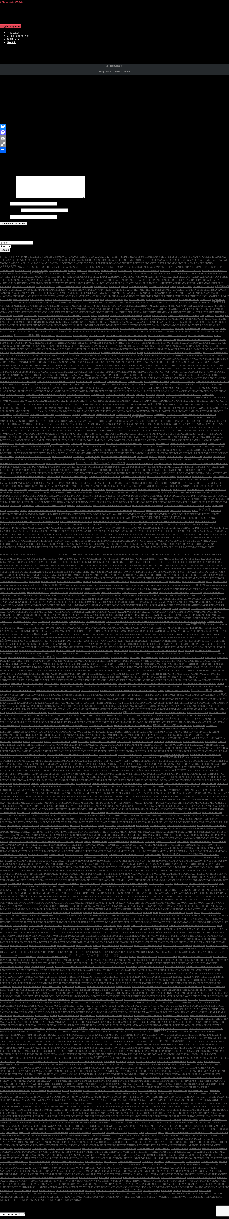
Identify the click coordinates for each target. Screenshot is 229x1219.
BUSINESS (193, 371)
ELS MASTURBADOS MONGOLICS (41, 528)
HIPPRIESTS (83, 647)
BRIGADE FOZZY (86, 365)
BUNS (129, 371)
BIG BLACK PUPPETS (105, 339)
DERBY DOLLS (168, 459)
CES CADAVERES (69, 388)
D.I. (181, 437)
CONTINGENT (33, 421)
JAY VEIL (216, 680)
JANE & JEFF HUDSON (61, 680)
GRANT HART (215, 615)
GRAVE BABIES (58, 618)
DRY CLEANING (84, 505)
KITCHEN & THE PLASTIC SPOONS (98, 719)
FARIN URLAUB (65, 559)
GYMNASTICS (156, 628)
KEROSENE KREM (166, 709)
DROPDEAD (28, 505)
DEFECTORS (34, 456)
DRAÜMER (112, 502)
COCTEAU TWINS (195, 408)
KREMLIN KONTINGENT (195, 731)
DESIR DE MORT (139, 466)
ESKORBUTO (198, 537)
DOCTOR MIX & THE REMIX (207, 492)
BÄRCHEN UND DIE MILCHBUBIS (56, 321)
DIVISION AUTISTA (147, 492)
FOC (205, 571)
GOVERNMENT (119, 615)
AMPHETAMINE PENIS (23, 286)
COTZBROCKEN (91, 424)
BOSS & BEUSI (99, 359)
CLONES (4, 408)
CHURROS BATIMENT (120, 400)
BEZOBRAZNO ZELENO (200, 335)
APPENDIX (205, 299)
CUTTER (128, 437)
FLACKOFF (85, 568)
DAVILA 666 (35, 446)
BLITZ (150, 349)
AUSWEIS (18, 315)
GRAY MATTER (94, 618)
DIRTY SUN (86, 489)
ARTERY (185, 302)
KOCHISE (165, 722)
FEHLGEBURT (168, 562)
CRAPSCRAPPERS (76, 427)
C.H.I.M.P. (173, 375)
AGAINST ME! (209, 270)
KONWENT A (89, 728)
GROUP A (111, 621)
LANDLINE (96, 741)
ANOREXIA (18, 296)
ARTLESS (66, 305)
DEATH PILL (6, 453)
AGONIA (118, 273)
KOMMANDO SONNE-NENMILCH (38, 725)
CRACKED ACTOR (38, 427)
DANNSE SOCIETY (60, 443)
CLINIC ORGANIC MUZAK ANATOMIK (196, 404)
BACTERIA (95, 318)
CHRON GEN (70, 154)
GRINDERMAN (208, 618)
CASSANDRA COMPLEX (182, 381)
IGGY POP (216, 661)
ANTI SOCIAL (37, 299)
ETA (113, 540)
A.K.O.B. (15, 263)
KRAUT (170, 731)
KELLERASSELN (25, 709)
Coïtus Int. (43, 411)
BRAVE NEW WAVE (145, 362)
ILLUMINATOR (60, 664)
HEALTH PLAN (78, 637)
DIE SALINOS (57, 483)
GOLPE (172, 611)
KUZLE (184, 735)
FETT (101, 565)
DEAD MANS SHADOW (72, 450)
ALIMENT (88, 280)
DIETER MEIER (139, 483)
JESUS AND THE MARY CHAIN (171, 686)
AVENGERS (116, 315)
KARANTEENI (7, 706)
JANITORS (78, 680)
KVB (190, 735)
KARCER (20, 706)
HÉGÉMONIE (7, 640)
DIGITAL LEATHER (144, 486)
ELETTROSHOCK (208, 524)
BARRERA (78, 325)
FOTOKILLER (175, 575)
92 (9, 260)
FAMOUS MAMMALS (11, 559)
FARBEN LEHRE (47, 559)
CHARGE (103, 391)
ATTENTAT (14, 312)
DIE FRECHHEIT (167, 476)
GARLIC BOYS (129, 592)
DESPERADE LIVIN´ (200, 466)
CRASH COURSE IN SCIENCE (110, 427)
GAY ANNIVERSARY (97, 595)
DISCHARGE (130, 489)
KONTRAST (199, 725)
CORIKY (208, 421)
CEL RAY (33, 388)
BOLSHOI (169, 355)
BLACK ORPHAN (185, 346)
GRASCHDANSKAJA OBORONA (16, 618)
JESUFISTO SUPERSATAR (60, 686)
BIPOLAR (107, 342)
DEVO (194, 470)
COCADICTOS (96, 408)
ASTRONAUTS (57, 309)
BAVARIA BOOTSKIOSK (175, 325)
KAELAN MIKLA (210, 699)
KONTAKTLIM (184, 725)
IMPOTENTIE (133, 664)
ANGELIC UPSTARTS (186, 289)
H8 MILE (189, 628)
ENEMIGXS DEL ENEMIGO (46, 531)
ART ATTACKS (172, 302)
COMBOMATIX (63, 414)
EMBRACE (149, 528)
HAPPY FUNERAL (81, 634)
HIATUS (185, 644)
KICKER (198, 709)
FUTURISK (68, 589)
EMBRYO (160, 528)
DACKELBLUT (56, 440)
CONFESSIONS (121, 417)
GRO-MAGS (44, 621)
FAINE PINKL (23, 554)
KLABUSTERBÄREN (163, 718)
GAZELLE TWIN (158, 595)
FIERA (130, 565)
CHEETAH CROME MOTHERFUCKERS (46, 394)
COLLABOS (177, 411)
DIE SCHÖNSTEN (74, 483)
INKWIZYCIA (135, 667)
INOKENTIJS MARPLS (204, 667)
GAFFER (193, 589)
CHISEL (197, 394)
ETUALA (148, 540)
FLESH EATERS (20, 571)
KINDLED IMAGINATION (13, 715)
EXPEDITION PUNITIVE (67, 544)
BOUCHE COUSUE (135, 359)
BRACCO (56, 362)
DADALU (69, 440)
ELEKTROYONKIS (188, 524)
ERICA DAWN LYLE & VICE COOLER (66, 534)
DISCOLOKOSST (195, 489)
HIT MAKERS (163, 647)
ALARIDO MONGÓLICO (63, 276)
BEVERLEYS (155, 335)
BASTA (123, 325)
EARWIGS (30, 514)
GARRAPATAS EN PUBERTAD (174, 592)
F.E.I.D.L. (145, 547)
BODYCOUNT (79, 355)
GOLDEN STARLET (142, 611)
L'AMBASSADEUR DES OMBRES (17, 738)
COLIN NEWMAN (145, 411)
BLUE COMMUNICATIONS (54, 352)
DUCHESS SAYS (182, 505)
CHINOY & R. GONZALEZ (179, 394)
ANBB (173, 286)
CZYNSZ (153, 437)
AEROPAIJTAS (125, 270)
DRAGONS (71, 502)
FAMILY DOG (185, 554)
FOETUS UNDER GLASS (12, 575)
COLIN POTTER (162, 411)
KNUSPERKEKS (152, 722)
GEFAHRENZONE (20, 598)
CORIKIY (199, 421)
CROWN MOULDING (107, 154)
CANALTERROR (198, 378)
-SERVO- (83, 256)
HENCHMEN (171, 640)
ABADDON (53, 263)
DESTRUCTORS (47, 470)
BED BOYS (154, 328)
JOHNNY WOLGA (9, 694)
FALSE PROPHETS (112, 554)
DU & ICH (126, 505)
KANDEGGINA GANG (141, 702)
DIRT (10, 489)
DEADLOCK (53, 450)
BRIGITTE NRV (144, 365)
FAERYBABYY (7, 554)
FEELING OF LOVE (115, 562)
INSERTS (4, 670)
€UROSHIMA (160, 540)
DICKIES (55, 473)
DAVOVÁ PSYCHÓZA (53, 446)
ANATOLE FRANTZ (159, 286)
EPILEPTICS (171, 531)
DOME (40, 495)
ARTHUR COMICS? (201, 302)
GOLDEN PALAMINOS (119, 611)
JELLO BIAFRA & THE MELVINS (199, 683)
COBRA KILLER (80, 408)
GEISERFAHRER (143, 598)
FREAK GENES (48, 581)
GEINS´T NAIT (126, 598)
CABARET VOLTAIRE (14, 378)
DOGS (26, 495)
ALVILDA (133, 283)
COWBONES (186, 424)
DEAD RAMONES (94, 450)
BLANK (75, 349)
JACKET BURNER (9, 677)
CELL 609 (23, 388)
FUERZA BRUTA (183, 585)
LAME (74, 741)
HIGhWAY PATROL (23, 647)
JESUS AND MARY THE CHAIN (139, 686)
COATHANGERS (62, 408)
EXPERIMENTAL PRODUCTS (108, 544)
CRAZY (172, 427)
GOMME (181, 611)
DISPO (68, 492)
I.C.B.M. (27, 661)
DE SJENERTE (155, 466)
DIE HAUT (46, 479)
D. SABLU (218, 437)
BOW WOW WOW (195, 359)
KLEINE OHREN (44, 722)
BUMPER (89, 371)
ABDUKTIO (82, 263)
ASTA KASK (43, 309)
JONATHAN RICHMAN (131, 694)
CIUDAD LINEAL (64, 404)
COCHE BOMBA (112, 408)
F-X (133, 547)
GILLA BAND (75, 605)
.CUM (91, 256)
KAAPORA (195, 699)
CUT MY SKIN (88, 437)
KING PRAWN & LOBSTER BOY (134, 715)
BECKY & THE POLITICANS (104, 328)
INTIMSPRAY (145, 670)
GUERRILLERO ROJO (147, 624)
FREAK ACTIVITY (18, 581)
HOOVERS (27, 653)
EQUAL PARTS (213, 531)
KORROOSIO (152, 728)
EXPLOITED (178, 544)
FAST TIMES (149, 559)
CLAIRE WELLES (107, 404)
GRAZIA (107, 618)
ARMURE (102, 302)
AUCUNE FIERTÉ (56, 312)
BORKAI (41, 359)
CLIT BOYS (222, 404)
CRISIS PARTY (142, 430)
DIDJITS (121, 473)
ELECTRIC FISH (185, 521)
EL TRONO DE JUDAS (71, 528)
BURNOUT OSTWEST (160, 371)
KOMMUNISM (144, 725)
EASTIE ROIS (66, 514)
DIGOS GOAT (161, 486)
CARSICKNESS (135, 381)
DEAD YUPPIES (148, 450)
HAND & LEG (178, 631)
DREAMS (124, 502)
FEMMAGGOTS (28, 565)
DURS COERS (49, 510)
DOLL (33, 495)
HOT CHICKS (95, 653)
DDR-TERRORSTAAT (129, 446)
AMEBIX (143, 283)
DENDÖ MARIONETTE (99, 459)
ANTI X (48, 299)
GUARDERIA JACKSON (28, 624)
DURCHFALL (35, 510)
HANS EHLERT (63, 634)
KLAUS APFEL (196, 719)
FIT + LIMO (38, 568)
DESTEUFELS (31, 470)
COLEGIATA (118, 411)
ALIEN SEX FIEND (72, 280)
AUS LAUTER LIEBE (197, 312)
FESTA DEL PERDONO (86, 565)
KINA (205, 712)
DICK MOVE (80, 473)
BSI (199, 368)
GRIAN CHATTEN (183, 618)
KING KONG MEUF (90, 715)
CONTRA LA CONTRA (69, 421)
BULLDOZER (57, 371)
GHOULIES (5, 605)
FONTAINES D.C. (36, 574)
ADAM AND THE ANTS (165, 267)
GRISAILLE (6, 621)
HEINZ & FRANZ (80, 640)
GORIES (38, 615)
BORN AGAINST (55, 359)
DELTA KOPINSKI (193, 456)
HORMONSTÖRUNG (43, 653)
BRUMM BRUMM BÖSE (134, 368)
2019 (47, 59)
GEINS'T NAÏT (111, 598)
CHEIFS (71, 394)
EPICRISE (147, 531)
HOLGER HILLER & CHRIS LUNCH (37, 650)
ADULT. (72, 270)
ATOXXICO (206, 309)
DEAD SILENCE (112, 450)
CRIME (37, 430)
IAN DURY (47, 661)
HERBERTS (23, 644)
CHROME (171, 397)
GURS (209, 624)
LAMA (47, 741)
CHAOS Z (25, 391)
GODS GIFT (184, 608)
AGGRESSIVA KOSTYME (62, 273)
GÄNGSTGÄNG (181, 589)
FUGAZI (199, 585)
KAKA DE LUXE (8, 702)
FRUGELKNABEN (23, 585)
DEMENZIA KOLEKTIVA (39, 459)
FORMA (108, 575)
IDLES (125, 661)
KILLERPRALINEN (90, 712)
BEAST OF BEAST (26, 328)
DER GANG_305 (8, 463)
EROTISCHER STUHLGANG (86, 537)
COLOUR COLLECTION (42, 414)
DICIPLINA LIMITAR (26, 473)
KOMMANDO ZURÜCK (101, 725)
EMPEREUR (6, 531)
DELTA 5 (178, 456)
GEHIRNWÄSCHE (56, 598)
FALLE (86, 554)
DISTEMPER (79, 492)
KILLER (19, 712)
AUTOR (86, 315)
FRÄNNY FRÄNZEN (36, 578)
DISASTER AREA (115, 489)
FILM (159, 565)
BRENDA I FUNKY (192, 362)
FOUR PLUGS (190, 575)
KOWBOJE (82, 731)
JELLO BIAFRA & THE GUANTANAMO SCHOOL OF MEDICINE (150, 683)
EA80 (204, 509)
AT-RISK (69, 309)
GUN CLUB (198, 624)
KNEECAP (107, 722)
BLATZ (99, 349)
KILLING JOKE (133, 712)
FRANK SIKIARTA (133, 578)
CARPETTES (99, 381)
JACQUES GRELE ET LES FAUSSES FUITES (99, 677)
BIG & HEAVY (24, 339)
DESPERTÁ (17, 470)
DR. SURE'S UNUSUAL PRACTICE (34, 502)
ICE (55, 661)
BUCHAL (206, 368)
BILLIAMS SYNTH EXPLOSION (61, 342)
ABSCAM (182, 263)
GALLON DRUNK (215, 589)
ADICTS (5, 154)
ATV (44, 312)
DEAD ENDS (210, 446)
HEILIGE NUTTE (22, 640)
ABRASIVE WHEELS (155, 263)
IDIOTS (118, 661)
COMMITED (160, 414)
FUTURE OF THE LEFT (51, 589)
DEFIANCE (78, 456)
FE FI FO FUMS (133, 562)
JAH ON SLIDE (129, 677)
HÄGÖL (208, 628)
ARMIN (92, 302)
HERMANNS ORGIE (61, 644)
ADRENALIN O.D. (58, 270)
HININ (73, 647)
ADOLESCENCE (23, 270)
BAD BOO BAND (124, 318)
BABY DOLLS (63, 318)
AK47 (215, 273)
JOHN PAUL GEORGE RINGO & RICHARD (40, 694)
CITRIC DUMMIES (9, 404)
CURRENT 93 (73, 437)
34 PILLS (169, 256)
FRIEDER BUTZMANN (193, 581)
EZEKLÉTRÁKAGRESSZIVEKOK (93, 547)
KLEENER (19, 722)
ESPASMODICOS (8, 540)
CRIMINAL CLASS (94, 430)
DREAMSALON (137, 502)
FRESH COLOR (138, 581)
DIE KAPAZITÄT (79, 479)
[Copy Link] (114, 144)
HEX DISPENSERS (152, 644)
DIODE (3, 489)
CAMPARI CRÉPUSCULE (142, 378)
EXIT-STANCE (42, 544)
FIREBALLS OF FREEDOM (209, 565)
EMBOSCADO (135, 528)
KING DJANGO (34, 715)
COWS (219, 424)
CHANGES (202, 388)
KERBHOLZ (106, 709)
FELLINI (4, 565)
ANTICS (169, 296)
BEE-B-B (179, 328)
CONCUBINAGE (50, 417)
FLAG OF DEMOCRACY (104, 568)
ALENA (186, 276)
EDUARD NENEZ (28, 518)
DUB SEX (169, 505)
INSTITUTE (31, 670)
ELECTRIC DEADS (121, 521)
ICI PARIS (79, 661)
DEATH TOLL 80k (48, 453)
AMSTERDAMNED (45, 286)
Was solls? (13, 32)
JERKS (220, 683)
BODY (52, 355)
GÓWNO (156, 615)
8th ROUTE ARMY (150, 256)
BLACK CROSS (56, 346)
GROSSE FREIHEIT (95, 621)
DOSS (182, 495)
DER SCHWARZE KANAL (13, 466)
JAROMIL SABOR (172, 680)
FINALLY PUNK (186, 565)
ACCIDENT (35, 267)
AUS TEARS (6, 315)
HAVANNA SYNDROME (33, 637)
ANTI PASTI (6, 299)
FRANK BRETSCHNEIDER (80, 578)
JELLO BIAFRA (51, 683)
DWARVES (126, 510)
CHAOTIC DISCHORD (86, 391)
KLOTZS (96, 722)
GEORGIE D (76, 602)
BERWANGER (48, 335)
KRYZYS (150, 735)
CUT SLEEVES (115, 437)
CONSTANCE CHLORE (193, 417)
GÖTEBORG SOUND (201, 608)
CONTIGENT (18, 421)
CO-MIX (49, 408)
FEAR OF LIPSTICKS (38, 562)
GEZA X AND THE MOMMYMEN (187, 602)
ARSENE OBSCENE (136, 302)
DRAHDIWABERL (86, 502)
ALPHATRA (213, 280)
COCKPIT (162, 408)
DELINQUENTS (166, 456)
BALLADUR (151, 322)
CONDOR (74, 417)
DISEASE (4, 492)
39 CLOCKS (181, 256)
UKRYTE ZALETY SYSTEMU (19, 157)
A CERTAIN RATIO (50, 267)
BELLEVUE (81, 331)
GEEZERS (5, 598)
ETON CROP (136, 540)
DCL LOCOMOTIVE (102, 446)
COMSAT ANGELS (176, 414)
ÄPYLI (113, 270)
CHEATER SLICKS (15, 394)
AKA (221, 273)
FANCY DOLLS (30, 559)
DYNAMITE (139, 510)
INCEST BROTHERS (188, 664)
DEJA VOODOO (92, 456)
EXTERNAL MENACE (206, 544)
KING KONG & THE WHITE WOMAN (61, 715)
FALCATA (35, 554)
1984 (147, 260)
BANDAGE (164, 322)
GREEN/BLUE (120, 618)
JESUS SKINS (210, 686)
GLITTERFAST (96, 608)
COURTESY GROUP (169, 424)
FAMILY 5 (172, 554)
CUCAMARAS (151, 433)
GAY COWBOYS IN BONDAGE (124, 595)
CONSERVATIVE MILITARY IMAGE (162, 417)
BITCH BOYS (145, 342)
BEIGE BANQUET (210, 328)
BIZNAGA (166, 342)
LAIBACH (17, 741)
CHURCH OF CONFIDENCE (94, 400)
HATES (215, 634)
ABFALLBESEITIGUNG (101, 263)
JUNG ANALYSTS (145, 699)
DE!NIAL (150, 446)
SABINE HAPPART (187, 154)
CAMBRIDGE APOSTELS (97, 378)
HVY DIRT (164, 657)
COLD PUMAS (79, 411)
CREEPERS (196, 427)
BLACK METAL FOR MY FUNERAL (157, 346)
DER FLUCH (218, 459)
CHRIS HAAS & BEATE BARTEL (77, 397)
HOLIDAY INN (105, 650)
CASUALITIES (7, 384)
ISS (123, 673)
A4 (42, 263)
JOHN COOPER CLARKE (177, 690)
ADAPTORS (201, 267)
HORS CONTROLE (64, 653)
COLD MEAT (65, 411)
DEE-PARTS (21, 456)
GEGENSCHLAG (38, 598)
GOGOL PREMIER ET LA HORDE (79, 611)
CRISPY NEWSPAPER (186, 430)
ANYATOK (88, 299)
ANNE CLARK (134, 293)
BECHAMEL (65, 328)
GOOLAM (5, 615)
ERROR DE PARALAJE (121, 537)
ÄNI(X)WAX (94, 270)
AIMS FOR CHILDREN (184, 273)
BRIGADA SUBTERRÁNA (63, 365)
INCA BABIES (171, 664)
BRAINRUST (91, 362)
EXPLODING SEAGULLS (159, 544)
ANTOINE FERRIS (62, 299)
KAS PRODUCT (63, 706)
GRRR (119, 621)
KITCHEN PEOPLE (126, 719)
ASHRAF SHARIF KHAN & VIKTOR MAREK (115, 305)
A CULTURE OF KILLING (140, 267)
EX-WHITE (202, 540)
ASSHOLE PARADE (203, 305)
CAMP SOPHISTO (181, 378)
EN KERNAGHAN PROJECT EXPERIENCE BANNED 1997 (99, 531)
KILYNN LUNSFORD (175, 712)
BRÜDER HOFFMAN (20, 368)
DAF (97, 440)
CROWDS (30, 433)
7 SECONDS (134, 256)
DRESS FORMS (176, 502)
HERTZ (98, 644)
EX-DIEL (191, 540)
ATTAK (3, 312)
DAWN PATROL (72, 446)
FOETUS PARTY (217, 571)
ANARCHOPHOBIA (138, 286)
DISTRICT (105, 492)
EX (184, 540)
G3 (159, 589)
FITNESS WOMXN (54, 568)
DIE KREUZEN (119, 479)
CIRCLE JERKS (208, 400)
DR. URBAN (59, 502)
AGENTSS (23, 273)
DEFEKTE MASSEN (62, 456)
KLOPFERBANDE (83, 722)
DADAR (79, 440)
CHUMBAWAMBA (9, 400)
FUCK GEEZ (114, 585)
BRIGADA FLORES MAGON (35, 365)
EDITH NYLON (211, 514)
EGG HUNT (66, 518)
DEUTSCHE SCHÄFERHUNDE (137, 470)
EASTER (54, 514)
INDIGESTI (5, 667)
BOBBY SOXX (7, 355)
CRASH (90, 427)
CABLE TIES (36, 378)
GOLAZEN (102, 611)
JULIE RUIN (129, 699)
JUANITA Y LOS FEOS (43, 699)
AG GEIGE (36, 273)
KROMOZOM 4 (111, 735)
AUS (169, 312)
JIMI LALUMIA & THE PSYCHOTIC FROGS (58, 690)
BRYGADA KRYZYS (186, 368)
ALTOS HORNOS (105, 283)
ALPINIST (5, 283)
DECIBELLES (190, 453)
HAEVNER (217, 628)
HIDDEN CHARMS (199, 644)
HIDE (212, 644)
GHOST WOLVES (213, 602)
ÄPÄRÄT (105, 270)
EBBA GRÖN (92, 514)
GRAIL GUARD (182, 615)
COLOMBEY (21, 414)
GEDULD (189, 595)
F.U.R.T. (178, 547)
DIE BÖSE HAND (21, 476)
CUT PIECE (102, 437)
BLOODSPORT (17, 352)
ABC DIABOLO (67, 263)
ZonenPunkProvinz (18, 35)
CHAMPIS (166, 388)
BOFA (103, 355)
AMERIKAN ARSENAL (184, 283)
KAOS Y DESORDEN (200, 702)
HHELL (176, 644)
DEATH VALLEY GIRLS (70, 453)
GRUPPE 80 (200, 621)
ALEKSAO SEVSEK (172, 276)
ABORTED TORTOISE (133, 263)
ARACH (4, 302)
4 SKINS (123, 256)
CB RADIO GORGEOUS (156, 384)
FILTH (166, 565)
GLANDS (16, 608)
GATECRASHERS (66, 595)
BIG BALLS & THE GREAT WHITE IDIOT (53, 339)
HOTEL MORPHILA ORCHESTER (120, 653)
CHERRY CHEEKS (115, 394)
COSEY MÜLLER (73, 424)
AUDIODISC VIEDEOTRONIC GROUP (85, 312)
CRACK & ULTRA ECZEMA (14, 427)
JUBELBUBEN (62, 699)
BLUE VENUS (93, 352)
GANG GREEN (76, 592)
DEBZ (128, 453)
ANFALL (166, 289)
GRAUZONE (41, 618)
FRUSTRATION (149, 154)
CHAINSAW (124, 388)
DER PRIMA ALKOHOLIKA (139, 463)
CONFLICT (136, 417)
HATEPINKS (205, 634)
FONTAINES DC (56, 575)
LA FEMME (202, 738)
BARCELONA (30, 325)
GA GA (202, 589)
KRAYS (178, 731)
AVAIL (94, 315)
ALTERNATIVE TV (58, 283)
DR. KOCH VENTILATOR (151, 499)
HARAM (109, 634)
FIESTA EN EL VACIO (145, 565)
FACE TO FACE (191, 547)
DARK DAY (76, 443)
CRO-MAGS (216, 430)
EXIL (31, 544)
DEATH (173, 450)
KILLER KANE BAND (36, 712)
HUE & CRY (28, 657)
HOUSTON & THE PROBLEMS (183, 653)
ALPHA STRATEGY (196, 280)
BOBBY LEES (220, 352)
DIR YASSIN (99, 489)
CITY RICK (49, 404)
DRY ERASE (99, 505)
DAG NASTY (129, 154)
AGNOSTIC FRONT (104, 273)
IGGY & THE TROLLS (172, 661)
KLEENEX (30, 722)
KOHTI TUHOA (179, 722)
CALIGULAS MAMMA (72, 378)
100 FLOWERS (18, 260)
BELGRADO (68, 331)
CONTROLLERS (136, 421)
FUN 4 (219, 585)
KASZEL (120, 706)
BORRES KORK (72, 359)
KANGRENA (159, 702)
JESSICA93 (30, 686)
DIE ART (222, 473)
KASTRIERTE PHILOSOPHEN (100, 706)
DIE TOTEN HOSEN (207, 483)
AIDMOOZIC (156, 273)
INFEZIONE (65, 667)
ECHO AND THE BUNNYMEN (152, 514)
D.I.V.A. (194, 437)
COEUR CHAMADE (10, 411)
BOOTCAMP (20, 359)
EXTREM (20, 547)
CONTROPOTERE (155, 421)
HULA (67, 657)
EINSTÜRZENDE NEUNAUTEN (43, 521)
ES (135, 537)
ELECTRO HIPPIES (75, 524)
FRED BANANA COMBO (69, 581)
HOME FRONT (136, 650)
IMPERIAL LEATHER (115, 664)
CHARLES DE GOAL (156, 391)
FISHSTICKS (25, 568)
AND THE (103, 289)
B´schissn (141, 375)
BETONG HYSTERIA (116, 335)
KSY (170, 735)
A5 (45, 263)
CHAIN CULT (90, 388)
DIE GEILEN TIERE (202, 476)
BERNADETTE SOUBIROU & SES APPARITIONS (191, 331)
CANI (211, 378)
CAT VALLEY (136, 384)
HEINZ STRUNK (98, 640)
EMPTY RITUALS (22, 531)
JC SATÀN (5, 683)
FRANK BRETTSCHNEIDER (108, 578)
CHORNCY (21, 397)
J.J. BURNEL (213, 673)
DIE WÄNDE (72, 486)
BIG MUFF (149, 339)
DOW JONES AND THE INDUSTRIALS (57, 499)
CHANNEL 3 (214, 388)
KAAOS (185, 699)
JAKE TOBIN (143, 677)
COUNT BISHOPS (109, 424)
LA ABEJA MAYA (81, 738)
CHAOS (4, 391)
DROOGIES (15, 505)
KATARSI (142, 706)
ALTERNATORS (77, 283)
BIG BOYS (122, 339)
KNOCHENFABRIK (122, 722)
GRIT (34, 621)
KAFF (222, 699)
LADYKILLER (173, 738)
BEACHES (214, 325)
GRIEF (196, 618)
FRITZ (209, 581)
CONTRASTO (88, 421)
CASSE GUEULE (204, 381)
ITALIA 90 (132, 673)
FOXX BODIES (205, 575)
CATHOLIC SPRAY (119, 384)
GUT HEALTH (19, 628)
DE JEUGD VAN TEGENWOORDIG (118, 456)
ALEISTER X (154, 276)
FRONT (9, 585)
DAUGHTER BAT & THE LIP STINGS (188, 443)
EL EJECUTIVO (122, 524)
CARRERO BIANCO (117, 381)
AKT (2, 276)
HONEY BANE (169, 650)
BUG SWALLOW (40, 371)
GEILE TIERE (73, 598)
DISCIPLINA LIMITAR (149, 489)
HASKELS (162, 634)
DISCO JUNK (179, 489)
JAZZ (224, 680)
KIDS (2, 712)
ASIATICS (155, 305)
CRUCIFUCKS (65, 433)
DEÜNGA (85, 470)
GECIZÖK (179, 595)
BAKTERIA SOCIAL (97, 322)
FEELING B (99, 562)
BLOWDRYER (32, 352)
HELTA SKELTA (142, 640)
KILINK (10, 712)
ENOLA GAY (135, 531)
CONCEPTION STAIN (10, 417)
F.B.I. (138, 547)
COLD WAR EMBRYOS (99, 411)
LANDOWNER (124, 741)
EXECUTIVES (7, 544)
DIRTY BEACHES (71, 489)
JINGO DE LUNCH (90, 690)
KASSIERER (78, 706)
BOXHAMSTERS (213, 359)
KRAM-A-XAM (140, 731)
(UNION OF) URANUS (67, 256)
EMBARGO (121, 528)
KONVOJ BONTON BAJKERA (67, 728)
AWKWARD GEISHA (188, 315)
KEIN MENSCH (207, 706)
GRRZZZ (128, 621)
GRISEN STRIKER (22, 621)
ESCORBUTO (178, 537)
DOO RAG (144, 495)
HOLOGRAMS (121, 650)
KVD (196, 735)
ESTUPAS (106, 540)
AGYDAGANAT (132, 273)
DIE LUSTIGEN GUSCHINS (203, 479)
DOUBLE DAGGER (207, 495)
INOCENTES (185, 667)
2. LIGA (99, 256)
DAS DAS (111, 443)
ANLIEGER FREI (76, 293)
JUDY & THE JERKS (81, 699)
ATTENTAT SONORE (30, 312)
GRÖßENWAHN (77, 621)
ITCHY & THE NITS (149, 673)
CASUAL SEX (22, 384)
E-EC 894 (186, 510)
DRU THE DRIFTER (56, 505)
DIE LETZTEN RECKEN (176, 479)
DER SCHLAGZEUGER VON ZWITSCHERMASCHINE (200, 463)
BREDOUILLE (162, 362)
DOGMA (18, 495)
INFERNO (54, 667)
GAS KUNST (196, 592)
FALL (49, 553)
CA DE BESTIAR (51, 378)
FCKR (17, 562)
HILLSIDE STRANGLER (46, 647)
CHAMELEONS (153, 388)
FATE (197, 559)
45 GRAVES (205, 256)
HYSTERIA (210, 657)
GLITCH (84, 608)
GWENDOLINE (98, 628)
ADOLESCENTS (40, 270)
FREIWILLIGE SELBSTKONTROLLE (110, 581)
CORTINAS (38, 424)
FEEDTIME (86, 562)
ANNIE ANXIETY (197, 293)
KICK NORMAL (211, 709)
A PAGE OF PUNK (114, 299)
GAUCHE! (81, 595)
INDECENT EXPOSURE (212, 664)
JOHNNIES (218, 690)
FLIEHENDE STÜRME (66, 571)
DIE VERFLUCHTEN (42, 486)
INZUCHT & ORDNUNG (183, 670)
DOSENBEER (156, 495)
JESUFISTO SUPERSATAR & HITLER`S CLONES (98, 686)
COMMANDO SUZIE (142, 414)
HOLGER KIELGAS (65, 650)
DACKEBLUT (41, 440)
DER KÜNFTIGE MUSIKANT (60, 463)
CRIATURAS (26, 430)
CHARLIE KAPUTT (177, 391)
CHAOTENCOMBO (40, 391)
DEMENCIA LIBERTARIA (13, 459)
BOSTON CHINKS (117, 359)
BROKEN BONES (178, 365)
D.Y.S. (11, 440)
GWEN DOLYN (140, 628)
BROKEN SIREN (196, 365)
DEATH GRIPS (198, 450)
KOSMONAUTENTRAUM (41, 731)
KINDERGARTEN (217, 712)
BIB (14, 339)
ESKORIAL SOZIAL (215, 537)
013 (162, 256)
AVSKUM (173, 315)
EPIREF (182, 531)
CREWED (14, 430)
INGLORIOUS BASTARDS (85, 667)
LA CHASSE (121, 738)
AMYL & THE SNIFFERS (68, 286)
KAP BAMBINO (220, 702)
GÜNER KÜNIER (49, 624)
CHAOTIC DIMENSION (63, 391)
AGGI (46, 273)
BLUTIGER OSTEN (178, 352)
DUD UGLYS (197, 505)
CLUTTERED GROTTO (32, 408)
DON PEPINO (68, 495)
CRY (101, 433)
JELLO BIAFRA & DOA (71, 683)
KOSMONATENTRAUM (12, 731)
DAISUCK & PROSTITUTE (158, 440)
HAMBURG (125, 631)
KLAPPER (183, 719)
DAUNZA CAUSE (216, 443)
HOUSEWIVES (159, 653)
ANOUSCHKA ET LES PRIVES (40, 296)
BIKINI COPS (13, 342)
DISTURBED (117, 492)
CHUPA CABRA (28, 400)
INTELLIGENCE (65, 670)
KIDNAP (224, 709)
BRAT (102, 362)
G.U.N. (154, 589)
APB (126, 299)
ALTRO (118, 283)
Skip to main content (11, 1)
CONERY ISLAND (104, 417)
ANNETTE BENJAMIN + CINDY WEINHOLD (165, 293)
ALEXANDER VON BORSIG (214, 276)
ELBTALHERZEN (102, 521)
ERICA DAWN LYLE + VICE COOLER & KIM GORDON (114, 534)
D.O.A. (209, 437)
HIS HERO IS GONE (113, 647)
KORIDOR (102, 728)
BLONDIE (196, 349)
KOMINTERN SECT (10, 725)
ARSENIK (151, 302)
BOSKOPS (86, 359)
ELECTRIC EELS (140, 521)
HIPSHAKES (97, 647)
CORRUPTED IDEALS (11, 424)
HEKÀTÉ (111, 640)
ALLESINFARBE (154, 280)
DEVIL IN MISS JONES (179, 470)
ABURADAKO (205, 263)
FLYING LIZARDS (167, 571)
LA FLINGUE (215, 738)
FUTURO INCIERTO (95, 589)
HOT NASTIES (144, 653)
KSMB (158, 735)
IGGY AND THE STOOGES (197, 661)
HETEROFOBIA (135, 644)
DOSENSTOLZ (171, 495)
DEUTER (94, 470)
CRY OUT (109, 433)
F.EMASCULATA (159, 547)
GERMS (87, 602)
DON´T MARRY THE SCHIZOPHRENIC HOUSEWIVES (103, 495)
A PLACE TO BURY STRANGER (162, 299)
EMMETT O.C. (221, 528)
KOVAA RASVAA (67, 731)
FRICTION (162, 581)
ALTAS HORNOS (19, 283)
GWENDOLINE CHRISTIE (119, 628)
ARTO (75, 305)
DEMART (207, 456)
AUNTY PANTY (148, 312)
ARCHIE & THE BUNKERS (57, 302)
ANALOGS (114, 286)
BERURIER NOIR (27, 335)
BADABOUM (108, 318)
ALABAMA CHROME (39, 276)
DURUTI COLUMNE (67, 510)
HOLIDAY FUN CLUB (87, 650)
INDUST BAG (30, 667)
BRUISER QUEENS (93, 368)
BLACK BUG (41, 346)
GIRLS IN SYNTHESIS (191, 605)
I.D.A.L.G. (36, 661)
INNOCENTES (150, 667)
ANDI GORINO (184, 286)
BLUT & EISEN (160, 352)
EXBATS (212, 540)
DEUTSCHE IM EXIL (110, 470)
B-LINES (219, 315)
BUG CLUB (19, 371)
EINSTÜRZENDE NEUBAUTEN (156, 518)
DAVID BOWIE (20, 446)
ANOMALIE (212, 293)
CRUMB (94, 433)
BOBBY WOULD (23, 355)
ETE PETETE (123, 540)
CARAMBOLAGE (46, 381)
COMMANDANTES (105, 414)
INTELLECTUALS (47, 670)
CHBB (199, 391)
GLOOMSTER (117, 608)
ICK (86, 661)
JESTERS (41, 686)
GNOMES (166, 608)
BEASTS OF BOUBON (47, 328)
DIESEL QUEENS (92, 483)
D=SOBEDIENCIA (24, 440)
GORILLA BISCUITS (70, 615)
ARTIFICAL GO (21, 305)
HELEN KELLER (125, 640)
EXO (52, 544)
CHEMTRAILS (82, 394)
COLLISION (6, 414)
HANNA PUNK (26, 634)
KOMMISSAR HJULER (125, 725)
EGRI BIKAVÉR (123, 518)
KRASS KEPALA (156, 731)
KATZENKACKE (190, 706)
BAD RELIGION (174, 318)
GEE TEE (199, 595)
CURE (62, 437)
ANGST (15, 293)
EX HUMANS (21, 544)
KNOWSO (138, 722)
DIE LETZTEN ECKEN (152, 479)
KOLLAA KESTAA (216, 722)
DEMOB (56, 459)
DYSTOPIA (175, 510)
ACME (75, 267)
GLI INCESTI (72, 608)
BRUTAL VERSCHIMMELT (162, 368)
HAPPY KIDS (97, 634)
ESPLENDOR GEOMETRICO (65, 540)
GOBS (175, 608)
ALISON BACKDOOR (105, 280)
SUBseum (13, 39)
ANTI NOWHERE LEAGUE (215, 296)
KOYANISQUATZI (97, 731)
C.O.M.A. (216, 375)
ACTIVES (121, 267)
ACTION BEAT (92, 267)
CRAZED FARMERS (156, 427)
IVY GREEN (176, 673)
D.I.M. (187, 437)
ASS (190, 305)
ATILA (148, 309)
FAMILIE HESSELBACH (154, 554)
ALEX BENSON (8, 280)
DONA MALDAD (52, 495)
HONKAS (189, 650)
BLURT (148, 352)
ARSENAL (119, 302)
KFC (179, 709)
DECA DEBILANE (140, 453)
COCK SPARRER (176, 408)
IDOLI (133, 661)
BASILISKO (99, 325)
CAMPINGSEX (163, 378)
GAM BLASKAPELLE (38, 592)
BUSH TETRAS (179, 371)
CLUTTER (15, 408)
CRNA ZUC (203, 430)
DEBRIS (120, 453)
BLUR (140, 352)
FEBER (65, 562)
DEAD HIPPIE (14, 450)
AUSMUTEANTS (217, 312)
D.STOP (4, 440)
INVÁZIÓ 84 (164, 670)
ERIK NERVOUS (212, 534)
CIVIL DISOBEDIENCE (85, 404)
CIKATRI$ (194, 400)
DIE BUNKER (53, 476)
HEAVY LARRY (197, 637)
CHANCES (177, 388)
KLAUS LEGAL (212, 719)
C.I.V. (181, 375)
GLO (106, 608)
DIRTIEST (33, 489)
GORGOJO (27, 615)
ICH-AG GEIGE (65, 661)
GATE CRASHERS (47, 595)
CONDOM (64, 417)
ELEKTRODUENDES (168, 524)
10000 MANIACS (159, 260)
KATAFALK (131, 706)
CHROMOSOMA (185, 397)
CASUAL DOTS (221, 381)
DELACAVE (142, 456)
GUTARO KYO (220, 624)
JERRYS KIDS (17, 686)
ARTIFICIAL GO (38, 305)
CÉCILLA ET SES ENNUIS (212, 384)
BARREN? (67, 325)
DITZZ (133, 492)
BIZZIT (175, 342)
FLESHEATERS (36, 571)
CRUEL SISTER (81, 433)
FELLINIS (14, 565)
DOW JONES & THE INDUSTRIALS (20, 499)
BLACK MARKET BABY (125, 346)
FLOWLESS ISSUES (112, 571)
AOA (96, 299)
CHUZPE (136, 400)
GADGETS (167, 589)
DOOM (134, 495)
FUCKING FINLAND (131, 585)
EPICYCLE (158, 531)
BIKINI (214, 339)
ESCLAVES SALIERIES (159, 537)
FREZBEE (151, 581)
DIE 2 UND (131, 473)
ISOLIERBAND (97, 673)
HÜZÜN (60, 657)
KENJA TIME (73, 709)
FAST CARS (136, 559)
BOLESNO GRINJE (153, 355)
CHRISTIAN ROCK (104, 397)
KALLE (39, 702)
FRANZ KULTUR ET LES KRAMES (184, 578)
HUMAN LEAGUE (80, 657)
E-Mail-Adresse (10, 210)
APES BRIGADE (137, 299)
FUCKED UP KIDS (98, 585)
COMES (76, 414)
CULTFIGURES (189, 433)
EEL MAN (43, 518)
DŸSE (166, 510)
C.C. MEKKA (161, 375)
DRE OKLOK (160, 502)
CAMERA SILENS (120, 378)
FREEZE (87, 581)
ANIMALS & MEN (58, 293)
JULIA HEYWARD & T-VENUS (107, 699)
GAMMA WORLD (59, 592)
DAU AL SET (149, 443)
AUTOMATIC (30, 315)
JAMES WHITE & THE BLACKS (33, 680)
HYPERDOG (184, 657)
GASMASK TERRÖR (213, 592)
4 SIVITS (114, 256)
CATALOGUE (37, 384)
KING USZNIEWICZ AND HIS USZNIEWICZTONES (47, 719)
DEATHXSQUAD (90, 453)
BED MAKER (167, 328)
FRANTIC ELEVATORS (154, 578)
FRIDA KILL (175, 581)
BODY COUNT (63, 355)
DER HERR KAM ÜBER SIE (31, 463)
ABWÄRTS (8, 266)
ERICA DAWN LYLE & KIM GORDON (27, 534)
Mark (41, 59)
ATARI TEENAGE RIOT (107, 309)
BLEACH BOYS (112, 349)
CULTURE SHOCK (32, 437)
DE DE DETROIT (219, 453)
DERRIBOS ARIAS (163, 463)
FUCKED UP (82, 585)
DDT (142, 446)
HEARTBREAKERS (114, 637)
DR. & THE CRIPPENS (115, 499)
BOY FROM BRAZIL (26, 362)
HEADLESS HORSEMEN (57, 637)
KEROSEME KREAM (123, 709)
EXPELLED (86, 544)
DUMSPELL (13, 510)
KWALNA (204, 735)
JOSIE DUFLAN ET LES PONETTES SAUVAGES (167, 694)
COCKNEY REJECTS (146, 408)
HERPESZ (89, 644)
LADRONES (160, 738)
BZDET (132, 375)
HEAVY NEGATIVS (215, 637)
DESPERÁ (184, 466)
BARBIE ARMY (15, 325)
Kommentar (8, 197)
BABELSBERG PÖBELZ (43, 318)
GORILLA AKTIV (51, 615)
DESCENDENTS (104, 466)
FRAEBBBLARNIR (16, 578)
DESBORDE (89, 466)
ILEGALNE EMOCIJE (40, 664)
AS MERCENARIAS (178, 305)
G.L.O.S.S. (138, 589)
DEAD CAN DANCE (193, 446)
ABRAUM (172, 263)
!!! (1, 256)
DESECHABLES (121, 466)
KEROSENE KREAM (145, 709)
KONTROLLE (31, 728)
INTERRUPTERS (103, 670)
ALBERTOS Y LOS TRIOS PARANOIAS (127, 276)
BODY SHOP (93, 355)
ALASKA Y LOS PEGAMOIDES (92, 276)
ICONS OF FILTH (97, 661)
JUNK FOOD (168, 699)
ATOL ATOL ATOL (161, 309)
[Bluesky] (114, 127)
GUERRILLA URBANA (123, 624)
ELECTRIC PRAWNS (36, 524)
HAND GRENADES (195, 631)
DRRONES (40, 505)
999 (99, 260)
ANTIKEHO (195, 296)
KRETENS (214, 731)
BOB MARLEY (40, 355)
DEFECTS (46, 456)
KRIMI (19, 735)
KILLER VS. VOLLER (111, 712)
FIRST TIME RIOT (9, 568)
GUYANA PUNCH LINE (78, 628)
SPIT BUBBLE (209, 154)
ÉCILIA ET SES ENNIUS (191, 514)
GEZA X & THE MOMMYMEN (154, 602)
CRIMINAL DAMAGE (116, 430)
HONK (181, 650)
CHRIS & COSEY (51, 397)
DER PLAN (118, 463)
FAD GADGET (206, 547)
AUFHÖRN (109, 312)
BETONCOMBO (97, 335)
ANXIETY (77, 299)
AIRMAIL (202, 273)
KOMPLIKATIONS (165, 725)
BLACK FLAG (89, 345)
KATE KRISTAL (156, 706)
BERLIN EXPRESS (156, 331)
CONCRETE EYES (31, 417)
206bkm (43, 260)
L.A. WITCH (54, 738)
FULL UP (210, 585)
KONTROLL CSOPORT (11, 728)
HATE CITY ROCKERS (186, 634)
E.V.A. (195, 510)
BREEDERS (177, 362)
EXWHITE (59, 547)
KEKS (12, 709)
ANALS (124, 286)
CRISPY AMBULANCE (162, 430)
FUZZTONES (118, 589)
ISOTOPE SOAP (113, 673)
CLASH (156, 404)
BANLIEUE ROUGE (204, 322)
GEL (173, 598)
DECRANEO (204, 453)
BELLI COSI (94, 331)
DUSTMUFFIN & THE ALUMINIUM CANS (99, 510)
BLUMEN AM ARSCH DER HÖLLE (118, 352)
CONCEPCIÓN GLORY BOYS (201, 414)
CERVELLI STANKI (49, 388)
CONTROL (101, 421)
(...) (54, 256)
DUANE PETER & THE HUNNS (147, 505)
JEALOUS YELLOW (33, 683)
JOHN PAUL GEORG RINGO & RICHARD (82, 694)
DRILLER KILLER (201, 502)
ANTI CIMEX (146, 296)
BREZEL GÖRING (212, 362)
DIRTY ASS (55, 489)
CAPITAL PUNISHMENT (23, 381)
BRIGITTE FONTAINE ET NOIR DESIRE (115, 365)
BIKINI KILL (27, 342)
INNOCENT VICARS (168, 667)
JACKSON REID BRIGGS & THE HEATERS (54, 677)
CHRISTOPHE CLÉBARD (152, 397)
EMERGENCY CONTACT (179, 528)
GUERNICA (86, 624)
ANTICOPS (159, 296)
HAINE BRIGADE (41, 631)
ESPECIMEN (24, 540)
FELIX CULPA (200, 562)
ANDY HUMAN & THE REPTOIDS (144, 289)
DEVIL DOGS (160, 470)
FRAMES (61, 578)
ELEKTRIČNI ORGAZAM (144, 524)
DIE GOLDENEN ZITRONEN (25, 479)
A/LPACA (35, 263)
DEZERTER (7, 473)
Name (4, 203)
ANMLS (90, 293)
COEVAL (25, 411)
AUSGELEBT (179, 312)
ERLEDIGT (43, 537)
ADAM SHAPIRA (186, 267)
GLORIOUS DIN (133, 608)
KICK (190, 709)
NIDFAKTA (166, 154)
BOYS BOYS (44, 362)
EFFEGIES (54, 518)
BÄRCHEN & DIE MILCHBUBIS (209, 318)
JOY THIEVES (24, 699)
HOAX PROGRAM (207, 647)
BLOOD (205, 349)
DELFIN (153, 456)
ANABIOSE (87, 286)
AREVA (75, 302)
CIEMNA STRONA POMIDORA (157, 400)
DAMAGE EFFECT (181, 440)
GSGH (12, 624)
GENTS (56, 602)
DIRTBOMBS (20, 489)
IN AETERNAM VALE (152, 664)
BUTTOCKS (62, 375)
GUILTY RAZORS (175, 624)
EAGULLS (216, 510)
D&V (161, 437)
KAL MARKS (67, 702)
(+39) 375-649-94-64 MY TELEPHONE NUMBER (27, 256)
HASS (171, 634)
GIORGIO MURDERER (131, 605)
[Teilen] (114, 150)
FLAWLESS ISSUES (183, 568)
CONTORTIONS (49, 421)
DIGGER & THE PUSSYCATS (118, 486)
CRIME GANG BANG (52, 430)
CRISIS (131, 430)
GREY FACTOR (136, 618)
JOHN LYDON (201, 690)
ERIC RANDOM (150, 534)
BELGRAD (56, 331)
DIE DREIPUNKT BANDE (133, 476)
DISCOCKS (166, 489)
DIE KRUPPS (133, 479)
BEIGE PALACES (18, 331)
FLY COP (152, 571)
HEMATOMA (157, 640)
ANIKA (23, 293)
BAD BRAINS (52, 154)
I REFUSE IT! (202, 670)
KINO (76, 719)
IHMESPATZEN (21, 664)
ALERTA (195, 276)
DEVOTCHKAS (206, 470)
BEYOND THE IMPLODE (174, 335)
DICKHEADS (43, 473)
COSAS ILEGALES (54, 424)
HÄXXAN (5, 631)
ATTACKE (217, 309)
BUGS (28, 371)
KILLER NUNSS (71, 712)
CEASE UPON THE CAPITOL (183, 384)
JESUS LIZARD (195, 686)
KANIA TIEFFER (174, 702)
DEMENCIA (219, 456)
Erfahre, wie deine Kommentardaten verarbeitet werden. (99, 229)
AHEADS (145, 273)
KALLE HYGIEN (51, 702)
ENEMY (65, 531)
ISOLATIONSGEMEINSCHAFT (73, 673)
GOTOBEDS (104, 615)
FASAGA (86, 559)
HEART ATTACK (95, 637)
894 (95, 260)
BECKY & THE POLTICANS (134, 328)
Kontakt (11, 42)
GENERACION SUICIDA (189, 598)
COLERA (130, 411)
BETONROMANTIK (137, 335)
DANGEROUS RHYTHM (37, 443)
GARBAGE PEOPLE (111, 592)
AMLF (199, 283)
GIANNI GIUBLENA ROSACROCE (29, 605)
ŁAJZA (26, 741)
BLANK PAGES (87, 349)
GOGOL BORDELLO (17, 611)
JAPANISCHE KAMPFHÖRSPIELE (110, 680)
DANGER (20, 443)
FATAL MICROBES (184, 559)
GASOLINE (5, 595)
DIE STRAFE (107, 483)
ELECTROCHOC (56, 524)
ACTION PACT (108, 267)
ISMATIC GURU (49, 673)
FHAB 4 (122, 565)
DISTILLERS (92, 492)
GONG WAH (193, 611)
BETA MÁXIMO (64, 335)
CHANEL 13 (190, 388)
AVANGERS (103, 315)
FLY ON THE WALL (187, 571)
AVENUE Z (136, 315)
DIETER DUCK (122, 483)
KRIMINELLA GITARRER (37, 735)
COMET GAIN (88, 414)
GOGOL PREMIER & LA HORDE (45, 611)
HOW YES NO (15, 657)
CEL (2, 388)
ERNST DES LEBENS (60, 537)
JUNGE (157, 699)
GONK (202, 611)
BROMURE (211, 365)
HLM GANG (191, 647)
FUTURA (33, 589)
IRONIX (214, 670)
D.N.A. (202, 437)
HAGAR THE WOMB (20, 631)
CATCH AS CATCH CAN (97, 384)
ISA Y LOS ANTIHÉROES (23, 673)
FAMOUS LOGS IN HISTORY (206, 554)
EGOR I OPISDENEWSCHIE (86, 518)
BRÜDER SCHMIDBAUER (69, 368)
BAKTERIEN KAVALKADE (121, 322)
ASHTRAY (143, 305)
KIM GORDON (194, 712)
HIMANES (64, 647)
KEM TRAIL (59, 709)
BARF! (41, 325)
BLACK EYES (72, 346)
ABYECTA (23, 267)
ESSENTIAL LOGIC (90, 540)
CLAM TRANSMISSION (138, 404)
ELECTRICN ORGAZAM (12, 524)
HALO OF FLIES (87, 631)
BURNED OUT (140, 371)
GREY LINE (150, 618)
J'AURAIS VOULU (197, 673)
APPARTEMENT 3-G (189, 299)
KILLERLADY (55, 712)
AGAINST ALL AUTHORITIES (186, 270)
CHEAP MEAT (210, 391)
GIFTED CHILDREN (57, 605)
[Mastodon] (114, 132)
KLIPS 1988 (67, 722)
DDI (115, 446)
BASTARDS (134, 325)
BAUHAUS (157, 325)
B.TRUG (10, 318)
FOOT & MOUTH (73, 575)
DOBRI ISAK (184, 492)
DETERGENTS (63, 470)
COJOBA (53, 411)
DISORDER (59, 492)
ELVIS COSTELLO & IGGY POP (99, 528)
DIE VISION (59, 486)
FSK (62, 585)
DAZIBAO (86, 446)
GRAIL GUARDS (199, 615)
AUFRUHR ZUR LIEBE (127, 312)
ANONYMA (6, 296)
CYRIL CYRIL (141, 437)
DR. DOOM (132, 499)
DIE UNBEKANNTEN (20, 486)
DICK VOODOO (95, 473)
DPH (101, 499)
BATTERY (145, 325)
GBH (170, 595)
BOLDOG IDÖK (136, 355)
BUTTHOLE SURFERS (40, 374)
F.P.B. (171, 547)
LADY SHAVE (189, 738)
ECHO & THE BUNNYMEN (122, 514)
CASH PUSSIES (152, 381)
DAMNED (205, 440)
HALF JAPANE (58, 631)
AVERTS (147, 315)
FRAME (52, 578)
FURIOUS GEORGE (19, 589)
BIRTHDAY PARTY (125, 342)
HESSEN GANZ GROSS (114, 644)
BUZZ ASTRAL (76, 375)
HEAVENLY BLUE (179, 637)
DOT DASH (191, 495)
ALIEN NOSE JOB (36, 280)
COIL (33, 411)
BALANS (140, 322)
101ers (30, 260)
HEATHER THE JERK (159, 637)
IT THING (165, 673)
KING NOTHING (109, 715)
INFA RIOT (43, 667)
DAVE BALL (6, 446)
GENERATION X (210, 598)
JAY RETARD (204, 680)
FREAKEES (34, 581)
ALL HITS (181, 280)
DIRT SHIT (43, 489)
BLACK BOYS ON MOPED (20, 346)
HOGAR (221, 647)
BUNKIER (121, 371)
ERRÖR (105, 537)
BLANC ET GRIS (61, 349)
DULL (208, 505)
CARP (89, 381)
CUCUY (163, 433)
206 (36, 260)
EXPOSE (190, 544)
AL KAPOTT (122, 280)
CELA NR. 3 (11, 388)
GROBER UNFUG (59, 621)
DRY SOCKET (113, 505)
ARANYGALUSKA (18, 302)
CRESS (206, 427)
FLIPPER (85, 571)
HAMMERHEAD (162, 631)
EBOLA (104, 514)
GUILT (162, 624)
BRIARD (4, 365)
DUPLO (23, 510)
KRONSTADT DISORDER (132, 735)
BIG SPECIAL (169, 339)
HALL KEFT (72, 631)
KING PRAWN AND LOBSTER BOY (169, 715)
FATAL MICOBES (165, 559)
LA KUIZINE (37, 741)
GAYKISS (145, 595)
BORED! (32, 359)
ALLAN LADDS (137, 280)
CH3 (81, 388)
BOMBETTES (182, 355)
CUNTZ (46, 437)
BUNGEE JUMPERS (105, 371)
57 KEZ (4, 260)
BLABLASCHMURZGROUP (194, 342)
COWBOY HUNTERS (204, 424)
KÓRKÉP (112, 728)
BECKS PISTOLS (81, 328)
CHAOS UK (14, 391)
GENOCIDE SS (29, 602)
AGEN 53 (222, 270)
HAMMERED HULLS (142, 631)
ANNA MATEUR (118, 293)
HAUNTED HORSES (10, 637)
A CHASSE (66, 267)
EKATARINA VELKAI (81, 521)
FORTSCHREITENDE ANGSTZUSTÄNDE (133, 575)
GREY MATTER (165, 618)
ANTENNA (83, 296)
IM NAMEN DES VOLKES (90, 664)
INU (155, 670)
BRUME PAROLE (112, 368)
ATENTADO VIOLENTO (132, 309)
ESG (188, 537)
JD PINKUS (16, 683)
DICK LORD (67, 473)
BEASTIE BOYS (8, 328)
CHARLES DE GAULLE (134, 391)
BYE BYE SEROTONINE (115, 375)
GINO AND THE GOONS (107, 605)
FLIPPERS (96, 571)
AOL (102, 299)
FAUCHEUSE (207, 559)
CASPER (164, 381)
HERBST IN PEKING (40, 644)
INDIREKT (17, 667)
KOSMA (174, 728)
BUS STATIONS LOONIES (212, 371)
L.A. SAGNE (41, 738)
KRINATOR (88, 735)
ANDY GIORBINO (117, 289)
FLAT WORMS (165, 568)
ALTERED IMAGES (38, 283)
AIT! (209, 273)
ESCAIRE (142, 537)
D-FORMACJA (172, 437)
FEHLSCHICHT (184, 562)
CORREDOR (220, 421)
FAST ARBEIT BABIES (118, 559)
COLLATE (189, 411)
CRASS (130, 427)
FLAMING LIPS (140, 568)
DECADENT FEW (159, 453)
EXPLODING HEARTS (135, 544)
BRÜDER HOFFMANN (43, 368)
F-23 (115, 547)
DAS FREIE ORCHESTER (129, 443)
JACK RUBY (25, 677)
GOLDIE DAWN (160, 611)
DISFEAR (15, 492)
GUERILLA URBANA (69, 624)
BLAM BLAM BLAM (41, 349)
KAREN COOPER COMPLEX (40, 706)
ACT (82, 267)
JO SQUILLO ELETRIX (203, 694)
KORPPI (122, 728)
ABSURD (192, 263)
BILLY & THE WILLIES (89, 342)
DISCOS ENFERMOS (215, 489)
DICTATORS (110, 473)
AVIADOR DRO (32, 154)
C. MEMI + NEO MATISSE (198, 375)
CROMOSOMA (7, 433)
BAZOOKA (193, 325)
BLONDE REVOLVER (179, 349)
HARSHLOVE (150, 634)
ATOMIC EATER (179, 309)
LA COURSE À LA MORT (140, 738)
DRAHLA (101, 502)
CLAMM (120, 404)
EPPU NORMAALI (195, 531)
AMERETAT (165, 283)
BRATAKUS (112, 362)
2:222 (106, 256)
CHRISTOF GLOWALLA (127, 397)
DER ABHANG (152, 459)
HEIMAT (37, 640)
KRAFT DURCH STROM (119, 731)
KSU (165, 735)
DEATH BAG (184, 450)
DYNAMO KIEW (154, 510)
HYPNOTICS (197, 657)
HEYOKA (167, 644)
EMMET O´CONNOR (202, 528)
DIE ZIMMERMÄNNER (91, 486)
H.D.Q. (181, 628)
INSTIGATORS (17, 670)
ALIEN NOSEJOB (54, 280)
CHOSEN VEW (35, 397)
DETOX (75, 470)
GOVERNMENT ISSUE (139, 615)
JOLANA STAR (111, 694)
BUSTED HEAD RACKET (13, 375)
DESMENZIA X (171, 466)
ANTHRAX (95, 296)
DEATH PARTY (214, 450)
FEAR (24, 562)
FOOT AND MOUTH (93, 575)
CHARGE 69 (115, 391)
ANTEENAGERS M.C (67, 296)
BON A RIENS (196, 355)
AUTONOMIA (74, 315)
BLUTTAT (208, 352)
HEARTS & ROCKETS (136, 637)
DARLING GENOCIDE (94, 443)
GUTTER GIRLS (58, 628)
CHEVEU (130, 394)
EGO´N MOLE (108, 518)
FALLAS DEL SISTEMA (71, 554)
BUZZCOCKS (94, 374)
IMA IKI (72, 664)
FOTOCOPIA (161, 575)
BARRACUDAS (53, 325)
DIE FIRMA (153, 476)
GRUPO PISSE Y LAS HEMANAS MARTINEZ (156, 621)
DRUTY (71, 505)
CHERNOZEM (98, 394)
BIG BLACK (83, 339)
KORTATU (164, 728)
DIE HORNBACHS (61, 479)
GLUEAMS (155, 608)
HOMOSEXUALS (153, 650)
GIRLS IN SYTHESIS (213, 605)
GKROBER (5, 608)
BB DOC (204, 325)
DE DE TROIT (7, 456)
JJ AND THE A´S (108, 690)
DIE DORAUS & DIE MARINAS (104, 476)
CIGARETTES (181, 400)
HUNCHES (135, 657)
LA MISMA (83, 741)
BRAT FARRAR (126, 362)
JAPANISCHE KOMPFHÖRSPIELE (145, 680)
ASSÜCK (31, 309)
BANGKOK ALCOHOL (181, 322)
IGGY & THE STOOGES (148, 661)
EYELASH (70, 547)
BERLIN (130, 331)
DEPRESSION (137, 459)
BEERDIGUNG (192, 328)
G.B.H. (129, 589)
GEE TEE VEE (211, 595)
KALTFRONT (96, 702)
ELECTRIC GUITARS (205, 521)
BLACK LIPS (105, 346)
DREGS (150, 502)
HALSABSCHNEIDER (107, 631)
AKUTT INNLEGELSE (16, 276)
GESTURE (133, 602)
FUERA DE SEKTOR (164, 585)
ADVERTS (82, 270)
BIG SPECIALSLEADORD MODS (193, 339)
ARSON (161, 302)
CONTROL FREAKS (118, 421)
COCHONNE (128, 408)
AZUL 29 (209, 315)
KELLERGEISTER (43, 709)
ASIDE (163, 305)
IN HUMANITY (106, 667)
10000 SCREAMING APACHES (183, 260)
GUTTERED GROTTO (38, 628)
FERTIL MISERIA (65, 565)
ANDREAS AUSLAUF (203, 286)
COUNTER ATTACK (129, 424)
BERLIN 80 (140, 331)
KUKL (176, 735)
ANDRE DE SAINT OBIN (61, 289)
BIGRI (159, 339)
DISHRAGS (47, 492)
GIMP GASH (88, 605)
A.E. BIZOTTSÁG (214, 260)
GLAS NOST (28, 608)
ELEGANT (108, 524)
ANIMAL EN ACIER (38, 293)
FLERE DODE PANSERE (206, 568)
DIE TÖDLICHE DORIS (162, 482)
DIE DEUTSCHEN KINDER (74, 476)
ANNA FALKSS (101, 293)
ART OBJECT (85, 305)
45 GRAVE (193, 256)
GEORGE (65, 602)
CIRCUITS (221, 400)
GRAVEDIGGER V (76, 618)
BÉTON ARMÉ (80, 335)
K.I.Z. (178, 699)
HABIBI (199, 628)
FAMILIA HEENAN (131, 554)
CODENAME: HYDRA (216, 408)
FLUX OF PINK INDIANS (135, 571)
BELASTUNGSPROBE (39, 331)
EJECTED (65, 521)
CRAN (62, 427)
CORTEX (27, 424)
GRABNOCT (167, 615)
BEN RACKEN (108, 331)
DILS (171, 486)
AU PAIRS (162, 312)
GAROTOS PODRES (148, 592)
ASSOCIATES (19, 309)
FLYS (200, 571)
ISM (38, 673)
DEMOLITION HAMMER (74, 459)
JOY (218, 694)
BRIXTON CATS (161, 365)
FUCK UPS (147, 585)
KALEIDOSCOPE (25, 702)
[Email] (114, 138)
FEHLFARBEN (151, 561)
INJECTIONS (121, 667)
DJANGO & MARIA (168, 492)
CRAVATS (86, 154)
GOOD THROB (214, 611)
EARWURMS (42, 514)
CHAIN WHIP (137, 388)
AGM (91, 273)
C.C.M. (150, 375)
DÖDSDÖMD (6, 495)
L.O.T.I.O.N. (66, 738)
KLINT (56, 722)
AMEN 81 (154, 283)
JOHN (161, 690)
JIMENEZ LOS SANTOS (23, 690)
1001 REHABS (109, 260)
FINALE (174, 565)
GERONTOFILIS (100, 602)
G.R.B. (147, 589)
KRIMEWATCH (8, 735)
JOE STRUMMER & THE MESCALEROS (136, 690)
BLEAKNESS (126, 349)
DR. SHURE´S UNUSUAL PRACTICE (183, 499)
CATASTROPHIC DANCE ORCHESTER (64, 384)
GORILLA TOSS (90, 615)
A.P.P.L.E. (25, 263)
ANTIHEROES (181, 296)
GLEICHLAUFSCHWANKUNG (50, 608)
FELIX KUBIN (215, 562)
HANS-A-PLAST (44, 634)
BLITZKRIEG (160, 349)
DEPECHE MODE (121, 459)
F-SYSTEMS (124, 547)
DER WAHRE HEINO (72, 466)
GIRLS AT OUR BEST (169, 605)
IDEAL (110, 661)
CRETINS (215, 427)
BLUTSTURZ (195, 352)
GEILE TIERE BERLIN (92, 598)
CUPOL (54, 437)
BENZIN (121, 331)
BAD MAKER (158, 318)
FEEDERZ (75, 562)
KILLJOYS (148, 712)
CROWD (20, 433)
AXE (202, 315)
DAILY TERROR (135, 440)
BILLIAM (39, 342)
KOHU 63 (192, 722)
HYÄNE (174, 657)
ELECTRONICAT (94, 524)
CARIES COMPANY (65, 381)
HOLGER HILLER (9, 650)
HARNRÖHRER (134, 634)
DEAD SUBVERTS (130, 450)
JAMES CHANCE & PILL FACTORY (174, 677)
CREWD (4, 430)
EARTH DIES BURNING (12, 514)
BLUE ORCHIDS (77, 352)
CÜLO (171, 433)
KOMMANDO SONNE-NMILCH (72, 725)
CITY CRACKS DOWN (31, 404)
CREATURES (183, 427)
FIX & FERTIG (71, 568)
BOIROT (123, 355)
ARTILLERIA (53, 305)
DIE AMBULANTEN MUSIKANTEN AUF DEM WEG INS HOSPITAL (171, 473)
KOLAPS (202, 722)
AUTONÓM (44, 315)
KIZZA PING (143, 719)
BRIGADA (14, 365)
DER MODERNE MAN (93, 463)
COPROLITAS (172, 421)
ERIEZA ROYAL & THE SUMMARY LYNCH (181, 534)
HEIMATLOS (64, 640)
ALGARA (21, 280)
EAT (75, 514)
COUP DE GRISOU (149, 424)
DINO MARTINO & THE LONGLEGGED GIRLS (197, 486)
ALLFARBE (169, 280)
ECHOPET (173, 514)
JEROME (4, 686)
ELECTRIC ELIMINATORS (163, 521)
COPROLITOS (186, 421)
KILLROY (160, 712)
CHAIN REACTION (107, 388)
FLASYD (153, 568)
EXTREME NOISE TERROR (40, 547)
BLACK (213, 342)
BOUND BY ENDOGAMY (159, 359)
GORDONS (16, 615)
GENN (18, 602)
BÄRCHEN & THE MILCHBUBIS (16, 322)
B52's (17, 318)
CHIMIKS (160, 394)
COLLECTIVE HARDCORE (209, 411)
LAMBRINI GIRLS (61, 741)
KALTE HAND (82, 702)
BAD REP (188, 318)
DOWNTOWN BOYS (87, 499)
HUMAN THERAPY (100, 657)
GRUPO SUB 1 (186, 621)
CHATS (192, 391)
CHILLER (140, 394)
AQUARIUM (218, 299)
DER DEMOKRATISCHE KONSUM (194, 459)
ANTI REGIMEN (21, 299)
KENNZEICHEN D (90, 709)
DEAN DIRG (162, 450)
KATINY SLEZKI (172, 706)
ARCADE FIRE (35, 302)
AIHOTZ (168, 273)
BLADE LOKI (23, 349)
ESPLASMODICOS (40, 540)
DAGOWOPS (120, 440)
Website (4, 216)
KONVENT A (44, 728)
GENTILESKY (45, 602)
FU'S (72, 585)
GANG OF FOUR (92, 592)
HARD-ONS (120, 634)
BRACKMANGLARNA (72, 362)
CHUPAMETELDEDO (68, 400)
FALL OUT (96, 554)
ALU (125, 283)
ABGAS (117, 263)
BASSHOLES (112, 325)
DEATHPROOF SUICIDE (26, 453)
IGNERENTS (6, 664)
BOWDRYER (179, 359)
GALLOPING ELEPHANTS (13, 592)
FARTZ (77, 559)
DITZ (127, 492)
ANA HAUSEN (101, 286)
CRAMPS (54, 427)
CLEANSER (169, 404)
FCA (11, 562)
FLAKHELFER (124, 568)
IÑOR (219, 667)
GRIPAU (221, 618)
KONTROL (211, 725)
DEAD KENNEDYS (33, 449)
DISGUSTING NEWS (30, 492)
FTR (67, 585)
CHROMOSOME (202, 397)
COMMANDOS (123, 414)
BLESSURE (140, 349)
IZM (185, 673)
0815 (89, 260)
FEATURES (55, 562)
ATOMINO (194, 309)
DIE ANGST (212, 473)
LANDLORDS (109, 741)
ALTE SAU (91, 283)
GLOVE (145, 608)
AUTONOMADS (58, 315)
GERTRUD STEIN (118, 602)
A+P (202, 259)
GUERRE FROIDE (102, 624)
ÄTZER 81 (165, 270)
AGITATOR (81, 273)
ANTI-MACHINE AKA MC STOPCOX (120, 296)
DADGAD (88, 440)
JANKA (88, 680)
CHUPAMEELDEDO (46, 400)
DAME (195, 440)
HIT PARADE (177, 647)
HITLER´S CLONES (146, 647)
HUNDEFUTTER (149, 657)
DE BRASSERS (107, 453)
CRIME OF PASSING (74, 430)
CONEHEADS (87, 417)
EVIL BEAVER (175, 540)
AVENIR (16, 154)
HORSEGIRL (81, 653)
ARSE (111, 302)
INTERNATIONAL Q (84, 670)
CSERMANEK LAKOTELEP (129, 433)
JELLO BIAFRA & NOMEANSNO (100, 683)
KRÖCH (98, 735)
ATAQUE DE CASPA (85, 309)
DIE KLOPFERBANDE (100, 479)
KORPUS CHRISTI (135, 728)
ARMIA (84, 302)
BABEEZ (25, 318)
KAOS (186, 702)
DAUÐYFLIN (162, 443)
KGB (184, 709)
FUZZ (109, 589)
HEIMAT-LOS (50, 640)
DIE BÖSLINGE (38, 476)
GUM (187, 624)
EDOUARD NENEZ (9, 518)
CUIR (178, 433)
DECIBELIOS (175, 453)
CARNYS (81, 381)
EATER (82, 514)
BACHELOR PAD (79, 318)
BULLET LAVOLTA (74, 371)
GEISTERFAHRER (161, 598)
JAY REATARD (189, 680)
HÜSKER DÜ (45, 657)
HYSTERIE (16, 661)
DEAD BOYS (176, 446)
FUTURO (79, 589)
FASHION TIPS (98, 559)
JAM (153, 677)
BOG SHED (112, 355)
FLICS (48, 571)
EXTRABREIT (7, 547)
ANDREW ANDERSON (85, 289)
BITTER (156, 342)
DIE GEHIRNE (184, 476)
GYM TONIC (171, 628)
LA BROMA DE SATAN (102, 738)
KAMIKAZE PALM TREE (116, 702)
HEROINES (77, 644)
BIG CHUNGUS (135, 339)
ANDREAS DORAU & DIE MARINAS (29, 289)
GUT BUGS (5, 628)
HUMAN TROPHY (120, 657)
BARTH (89, 325)
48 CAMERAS (219, 256)
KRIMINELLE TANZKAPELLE (66, 735)
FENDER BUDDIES (46, 565)
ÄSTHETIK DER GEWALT (146, 270)
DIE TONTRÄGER (187, 483)
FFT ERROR (111, 565)
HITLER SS (129, 647)
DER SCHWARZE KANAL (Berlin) (44, 466)
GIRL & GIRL (150, 605)
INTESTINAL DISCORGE (125, 670)
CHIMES (150, 394)
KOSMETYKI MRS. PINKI (192, 728)
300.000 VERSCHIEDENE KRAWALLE (67, 260)
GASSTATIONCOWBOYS (24, 595)
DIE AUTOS (6, 476)
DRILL (187, 502)
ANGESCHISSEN (208, 289)
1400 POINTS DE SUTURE (130, 260)
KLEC (10, 722)
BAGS (83, 322)
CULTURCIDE (15, 437)
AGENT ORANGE (9, 273)
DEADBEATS (162, 446)
